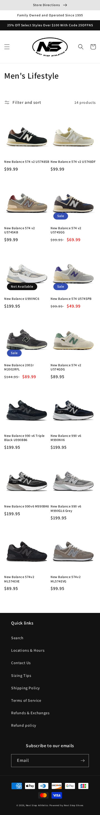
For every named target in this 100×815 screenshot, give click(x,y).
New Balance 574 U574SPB (71, 298)
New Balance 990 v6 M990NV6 (66, 438)
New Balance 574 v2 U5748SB (26, 161)
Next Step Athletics (37, 805)
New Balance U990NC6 (21, 298)
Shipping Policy (25, 687)
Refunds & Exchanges (30, 712)
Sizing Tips (21, 675)
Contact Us (21, 662)
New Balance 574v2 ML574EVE (19, 579)
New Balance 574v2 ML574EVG (66, 579)
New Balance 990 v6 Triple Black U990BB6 (24, 438)
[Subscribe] (82, 760)
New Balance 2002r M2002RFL (19, 367)
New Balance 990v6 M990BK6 (26, 506)
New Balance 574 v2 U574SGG (66, 230)
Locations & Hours (27, 650)
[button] (7, 47)
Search (17, 637)
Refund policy (23, 725)
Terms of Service (26, 700)
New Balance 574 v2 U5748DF (73, 161)
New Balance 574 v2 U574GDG (66, 367)
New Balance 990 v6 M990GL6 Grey (66, 508)
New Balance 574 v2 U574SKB (19, 230)
